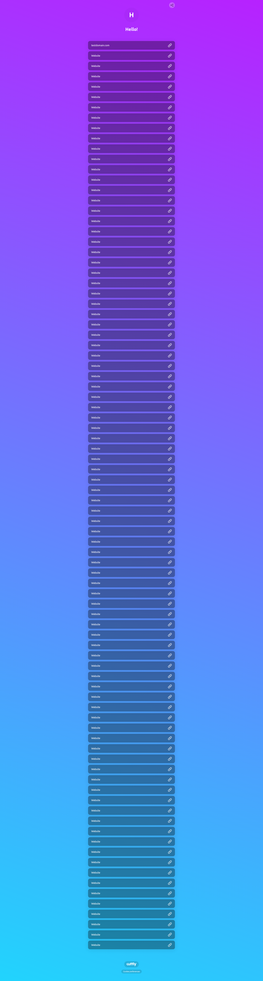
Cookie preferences (131, 971)
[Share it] (172, 5)
